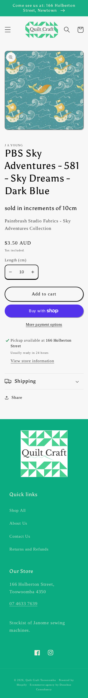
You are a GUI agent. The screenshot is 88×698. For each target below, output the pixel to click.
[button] (7, 29)
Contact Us (19, 536)
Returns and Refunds (29, 549)
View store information (32, 360)
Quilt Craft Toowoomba (41, 680)
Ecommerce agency (42, 684)
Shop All (17, 510)
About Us (18, 523)
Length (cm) (16, 260)
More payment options (44, 324)
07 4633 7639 (23, 603)
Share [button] (16, 397)
